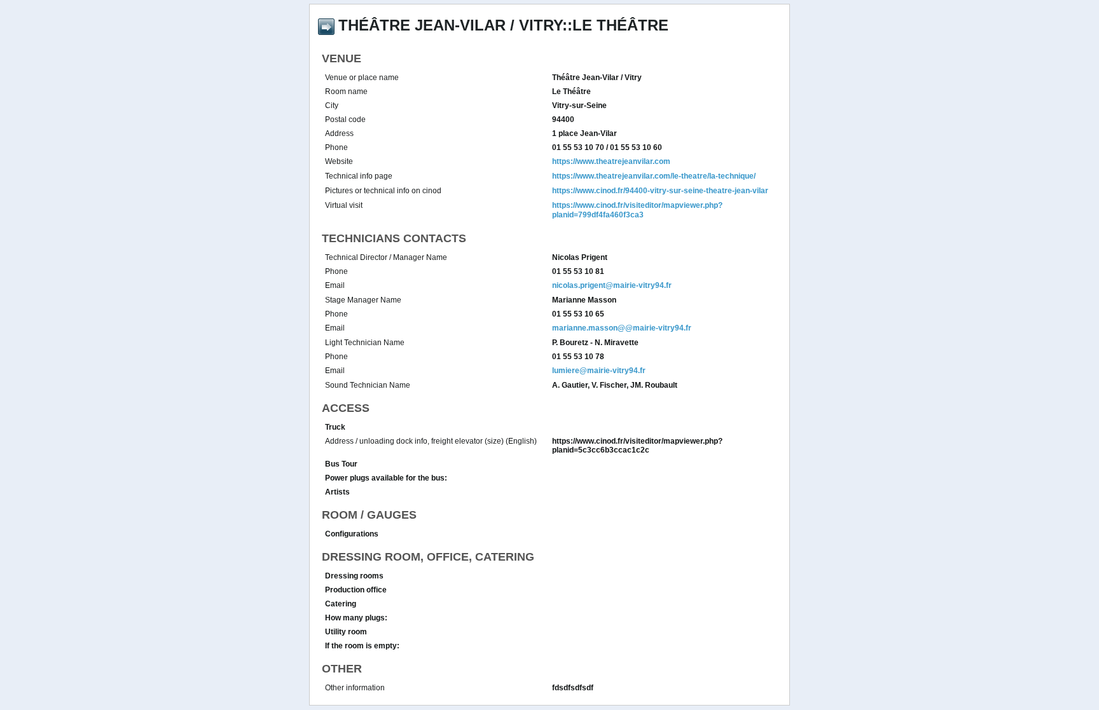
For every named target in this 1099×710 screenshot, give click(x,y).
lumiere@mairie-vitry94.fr (599, 370)
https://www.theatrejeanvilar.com (611, 161)
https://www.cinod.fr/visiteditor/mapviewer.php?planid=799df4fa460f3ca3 (637, 210)
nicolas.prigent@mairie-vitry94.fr (612, 285)
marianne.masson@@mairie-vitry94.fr (621, 328)
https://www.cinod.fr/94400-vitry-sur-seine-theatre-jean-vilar (660, 190)
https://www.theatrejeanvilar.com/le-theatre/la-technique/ (654, 176)
